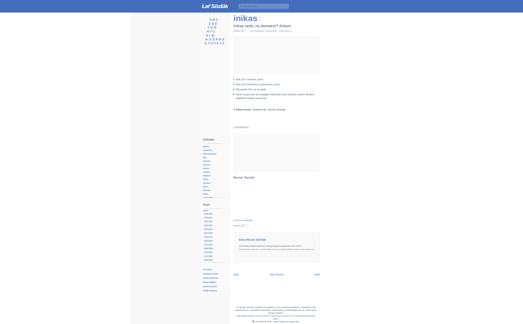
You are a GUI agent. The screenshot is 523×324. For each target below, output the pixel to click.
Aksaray (206, 161)
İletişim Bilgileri (209, 282)
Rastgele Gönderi (210, 274)
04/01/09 (208, 214)
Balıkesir (206, 190)
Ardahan (207, 175)
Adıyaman (207, 150)
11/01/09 (208, 217)
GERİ (236, 274)
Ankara (206, 168)
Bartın (205, 194)
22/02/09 (208, 241)
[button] (277, 240)
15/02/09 (208, 237)
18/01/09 (208, 221)
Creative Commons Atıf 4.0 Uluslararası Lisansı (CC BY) (271, 316)
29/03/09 (208, 260)
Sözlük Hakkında (210, 278)
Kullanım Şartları (210, 286)
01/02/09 (208, 229)
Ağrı (205, 157)
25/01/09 (208, 225)
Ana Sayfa (207, 269)
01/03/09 (208, 244)
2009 (205, 210)
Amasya (206, 164)
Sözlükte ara (250, 6)
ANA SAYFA (276, 274)
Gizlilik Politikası (210, 290)
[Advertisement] (276, 55)
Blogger (282, 321)
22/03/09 (208, 256)
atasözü (206, 183)
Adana (206, 146)
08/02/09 (208, 233)
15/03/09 (208, 252)
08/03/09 (208, 248)
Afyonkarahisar (209, 154)
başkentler (207, 197)
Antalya (206, 172)
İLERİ (317, 274)
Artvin (205, 179)
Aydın (205, 186)
